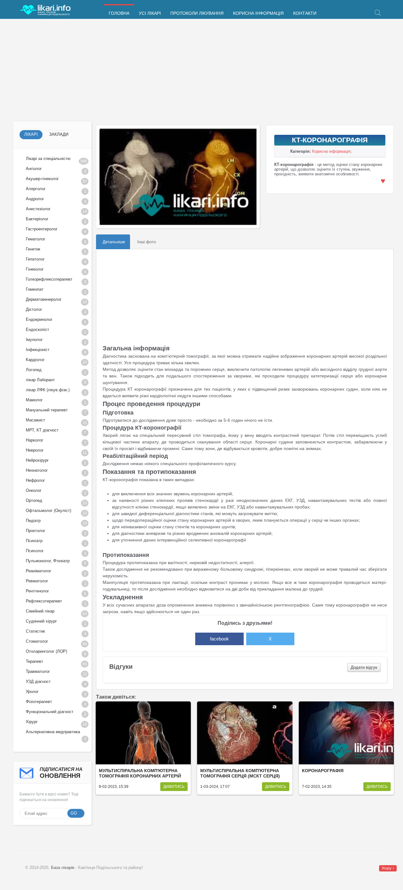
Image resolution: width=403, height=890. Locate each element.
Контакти (304, 13)
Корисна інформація (258, 13)
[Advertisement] (201, 71)
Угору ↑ (388, 868)
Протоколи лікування (197, 13)
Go (74, 813)
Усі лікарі (150, 13)
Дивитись (173, 786)
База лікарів (62, 867)
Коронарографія (322, 770)
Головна (119, 13)
